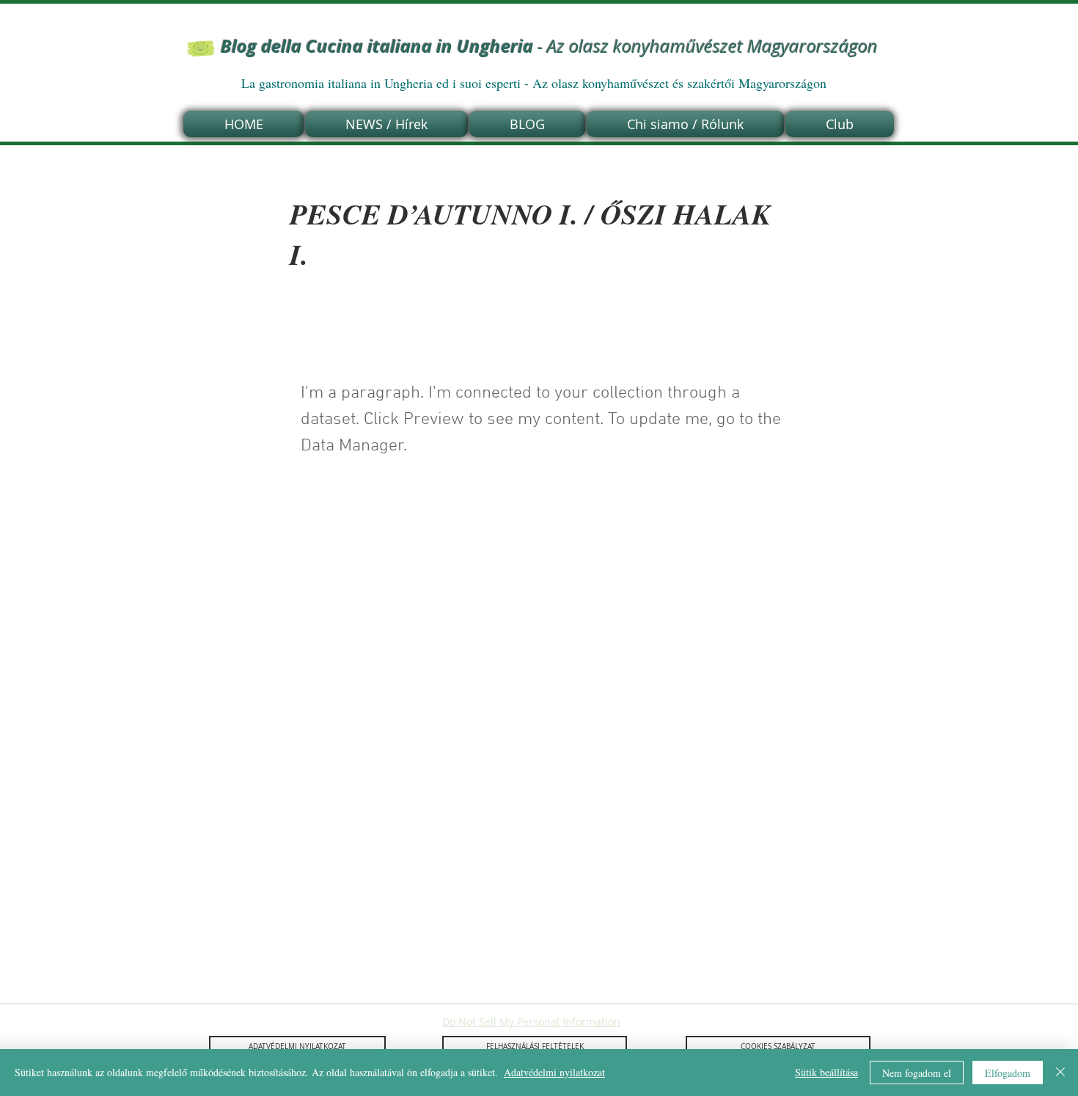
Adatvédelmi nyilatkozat (554, 1072)
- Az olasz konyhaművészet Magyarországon (549, 46)
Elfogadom (1007, 1073)
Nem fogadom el (916, 1073)
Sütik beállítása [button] (826, 1072)
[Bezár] (1060, 1072)
